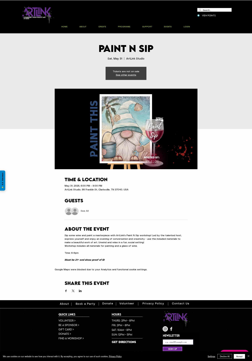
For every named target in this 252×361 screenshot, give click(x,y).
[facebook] (171, 329)
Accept (239, 356)
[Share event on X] (73, 291)
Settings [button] (211, 356)
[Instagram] (165, 329)
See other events (126, 75)
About (64, 304)
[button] (168, 26)
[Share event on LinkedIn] (80, 291)
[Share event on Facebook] (66, 291)
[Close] (248, 356)
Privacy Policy (115, 356)
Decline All (225, 356)
